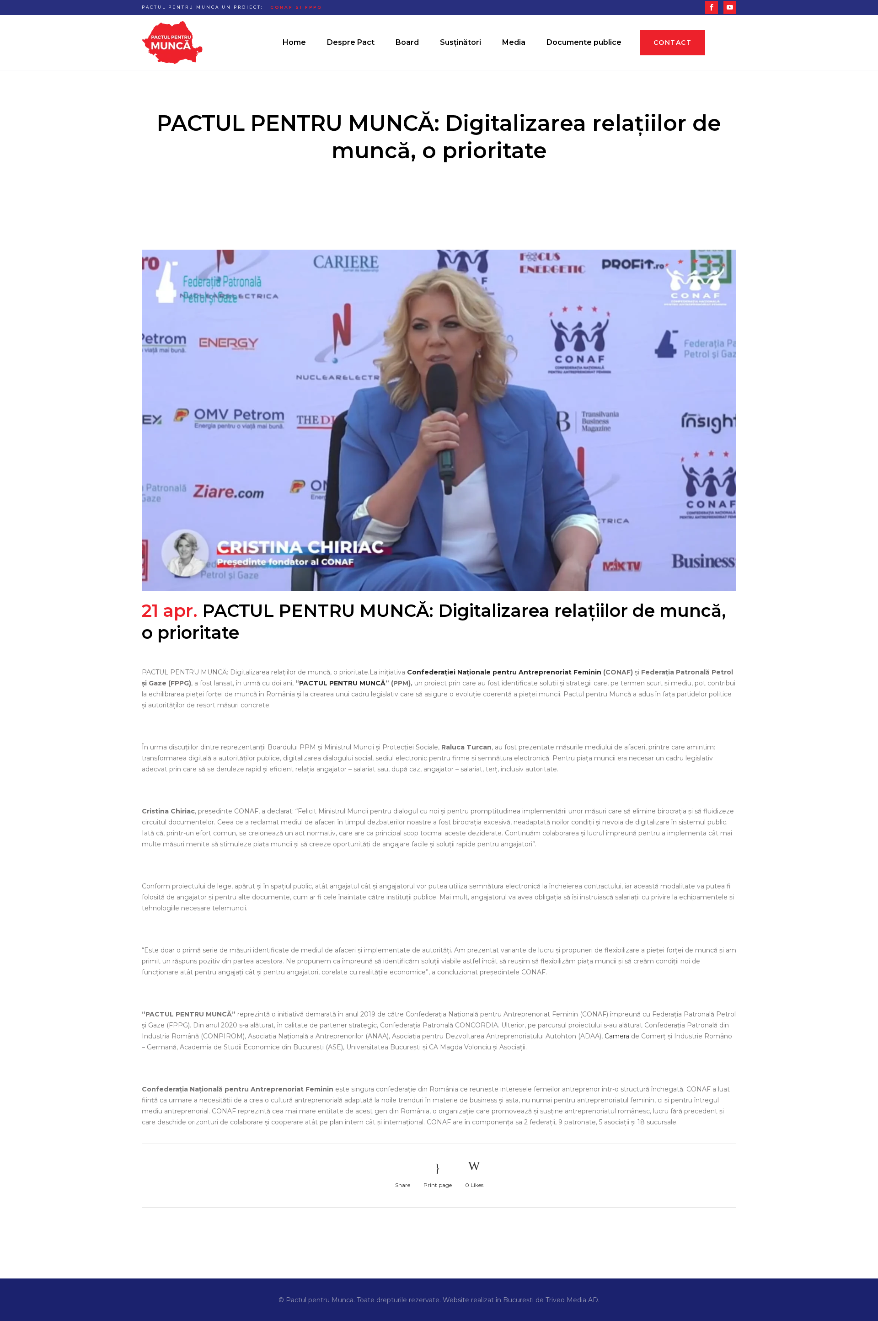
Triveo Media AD (572, 1300)
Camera (617, 1036)
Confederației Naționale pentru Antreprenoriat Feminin (504, 672)
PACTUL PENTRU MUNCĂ (342, 683)
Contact (672, 42)
